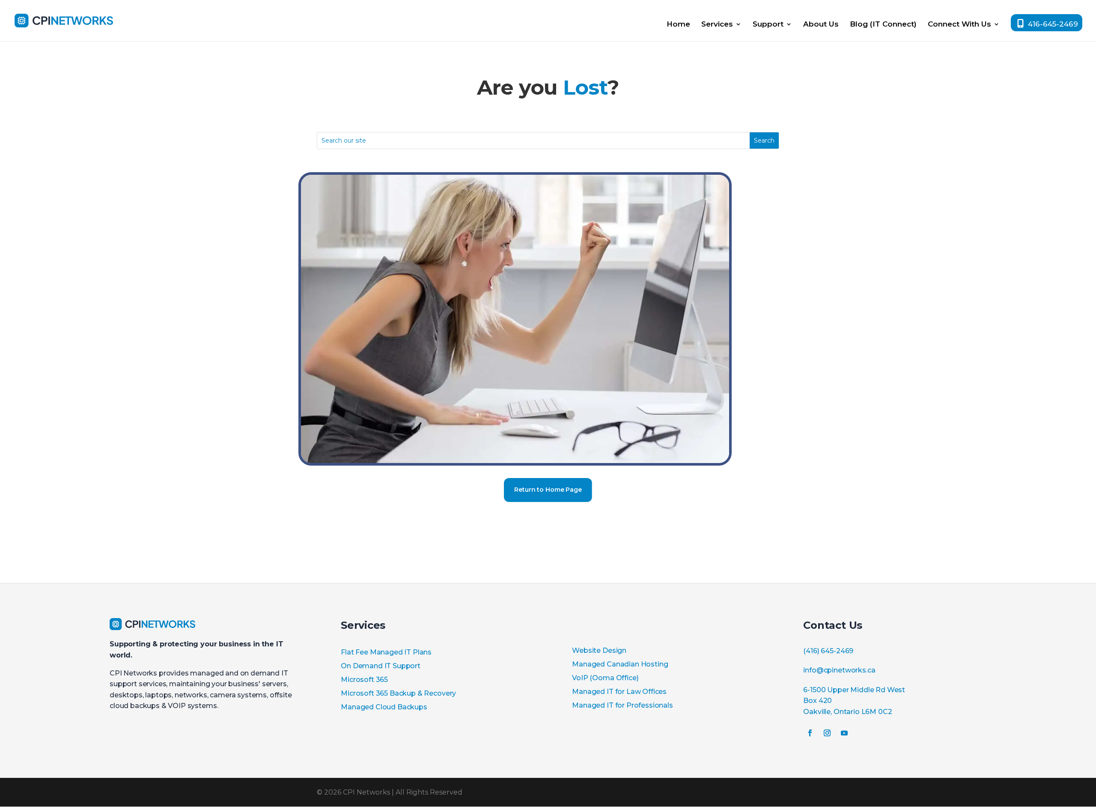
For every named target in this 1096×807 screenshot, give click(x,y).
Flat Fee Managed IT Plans (386, 652)
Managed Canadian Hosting (620, 664)
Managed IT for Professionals (622, 705)
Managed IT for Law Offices (619, 691)
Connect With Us (959, 24)
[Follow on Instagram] (827, 733)
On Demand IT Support (380, 666)
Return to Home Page (547, 489)
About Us (821, 24)
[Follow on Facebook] (810, 733)
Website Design (599, 650)
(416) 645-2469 (828, 651)
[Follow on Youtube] (844, 733)
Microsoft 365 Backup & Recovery (398, 693)
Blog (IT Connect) (883, 24)
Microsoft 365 (364, 679)
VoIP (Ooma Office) (605, 678)
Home (678, 24)
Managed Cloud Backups (384, 707)
